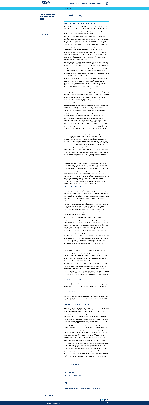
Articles (99, 3)
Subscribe (107, 2)
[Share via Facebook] (42, 34)
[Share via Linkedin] (45, 34)
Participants (92, 3)
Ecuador (66, 375)
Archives (71, 3)
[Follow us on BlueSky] (52, 395)
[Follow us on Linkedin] (50, 395)
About (107, 3)
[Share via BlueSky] (47, 34)
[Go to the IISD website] (104, 401)
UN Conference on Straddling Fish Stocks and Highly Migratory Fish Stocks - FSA (83, 388)
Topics (77, 3)
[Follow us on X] (45, 395)
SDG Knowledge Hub (104, 395)
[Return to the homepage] (45, 3)
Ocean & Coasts (67, 386)
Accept (98, 402)
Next (41, 18)
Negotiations (84, 3)
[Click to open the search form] (103, 3)
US (72, 375)
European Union (78, 375)
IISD (97, 395)
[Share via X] (40, 34)
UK (69, 375)
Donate (107, 4)
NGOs (85, 375)
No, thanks (105, 402)
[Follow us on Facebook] (47, 395)
